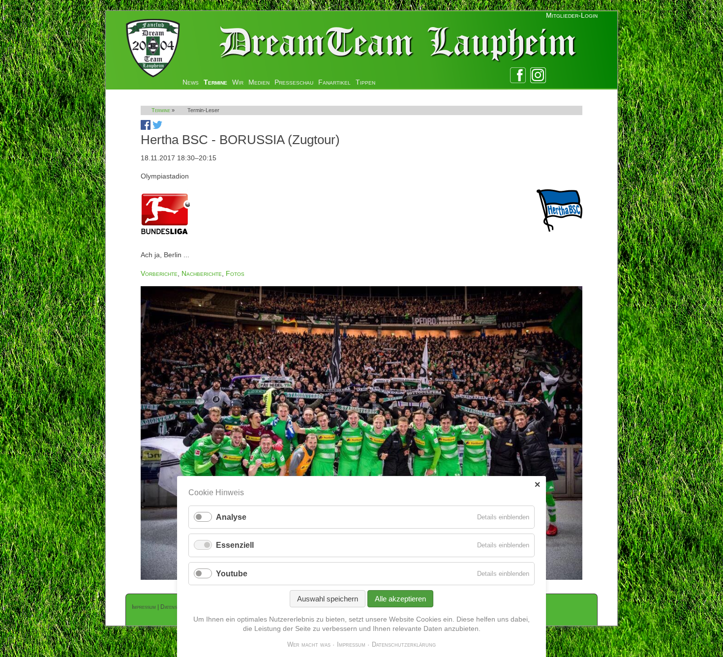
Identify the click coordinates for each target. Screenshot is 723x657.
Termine (215, 82)
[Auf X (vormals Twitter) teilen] (157, 127)
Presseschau (293, 82)
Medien (259, 82)
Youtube (231, 573)
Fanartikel (334, 82)
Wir (237, 82)
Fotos (235, 273)
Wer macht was (309, 644)
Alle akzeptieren (400, 599)
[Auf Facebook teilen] (146, 127)
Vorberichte (159, 273)
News (190, 82)
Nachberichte (201, 273)
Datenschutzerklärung (404, 644)
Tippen (365, 82)
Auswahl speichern (327, 599)
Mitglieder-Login (572, 15)
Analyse (231, 517)
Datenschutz (175, 606)
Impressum (144, 606)
